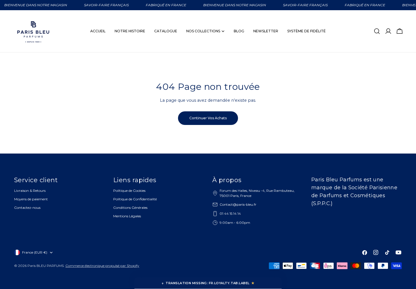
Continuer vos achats (208, 118)
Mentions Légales (127, 216)
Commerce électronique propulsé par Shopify (102, 266)
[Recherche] (377, 31)
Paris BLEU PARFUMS (45, 266)
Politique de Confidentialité (135, 199)
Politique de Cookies (129, 190)
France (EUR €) (34, 252)
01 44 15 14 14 (230, 213)
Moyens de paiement (31, 199)
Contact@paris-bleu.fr (238, 204)
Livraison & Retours (30, 190)
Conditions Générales (130, 207)
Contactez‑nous (27, 207)
